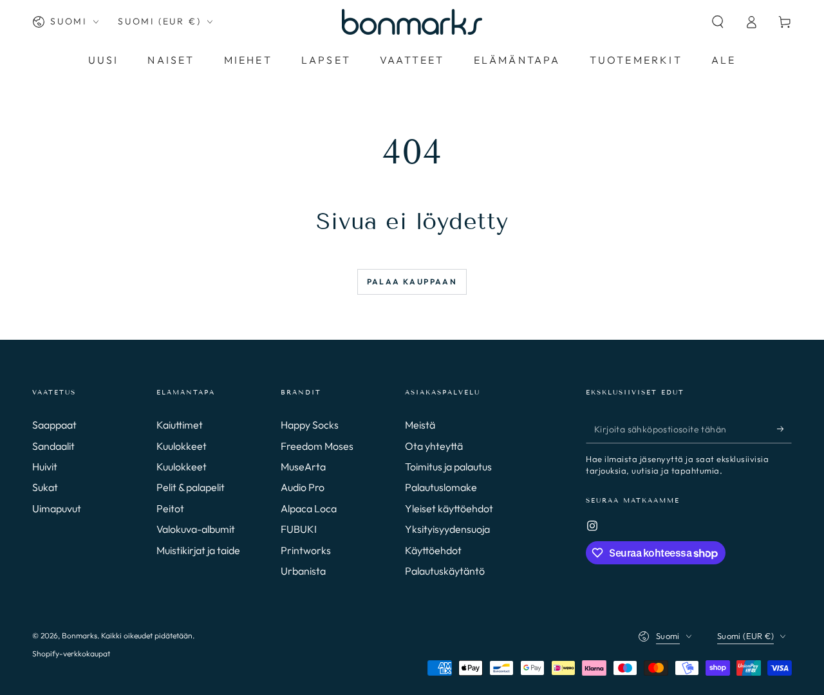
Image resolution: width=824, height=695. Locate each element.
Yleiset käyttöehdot (449, 508)
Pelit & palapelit (190, 487)
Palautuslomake (441, 487)
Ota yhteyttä (434, 446)
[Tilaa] (784, 428)
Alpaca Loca (309, 508)
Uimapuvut (56, 508)
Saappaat (54, 424)
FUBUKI (299, 529)
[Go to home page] (412, 22)
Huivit (44, 466)
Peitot (170, 508)
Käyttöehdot (433, 550)
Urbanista (303, 570)
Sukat (45, 487)
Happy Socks (310, 424)
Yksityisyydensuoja (447, 529)
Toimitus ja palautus (448, 466)
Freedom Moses (317, 446)
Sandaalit (53, 446)
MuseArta (303, 466)
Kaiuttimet (179, 424)
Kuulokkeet (181, 446)
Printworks (306, 550)
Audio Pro (302, 487)
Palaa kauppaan (412, 281)
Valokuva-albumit (195, 529)
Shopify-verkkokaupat (71, 653)
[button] (718, 22)
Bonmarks (79, 635)
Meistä (420, 424)
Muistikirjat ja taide (198, 550)
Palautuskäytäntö (445, 570)
